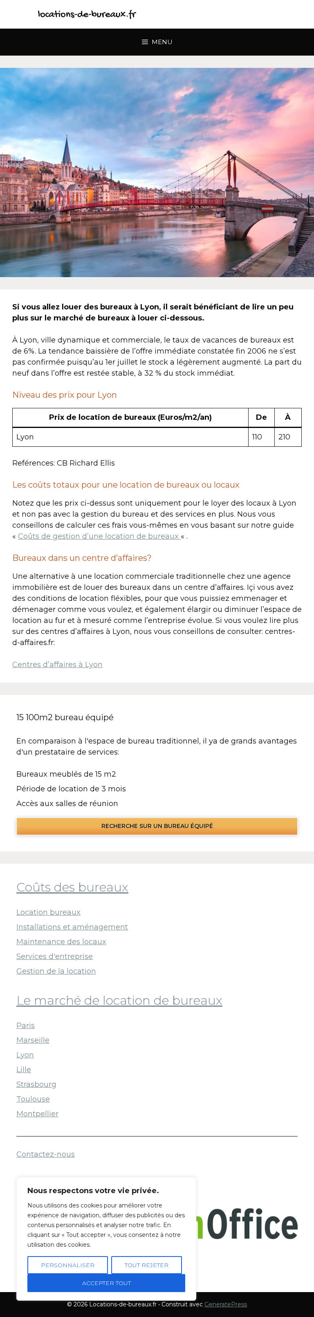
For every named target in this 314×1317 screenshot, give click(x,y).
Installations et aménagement (72, 927)
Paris (25, 1025)
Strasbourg (36, 1084)
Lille (23, 1069)
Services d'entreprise (54, 956)
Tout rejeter (146, 1265)
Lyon (25, 1054)
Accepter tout (106, 1283)
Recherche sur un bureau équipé (157, 826)
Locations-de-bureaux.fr (210, 14)
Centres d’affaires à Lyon (57, 664)
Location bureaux (48, 912)
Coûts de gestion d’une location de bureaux (99, 536)
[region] (106, 1239)
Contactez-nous (45, 1154)
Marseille (32, 1040)
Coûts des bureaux (72, 887)
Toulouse (33, 1099)
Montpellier (37, 1113)
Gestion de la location (56, 971)
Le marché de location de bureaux (119, 1000)
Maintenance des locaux (61, 941)
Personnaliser (67, 1265)
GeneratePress (225, 1304)
